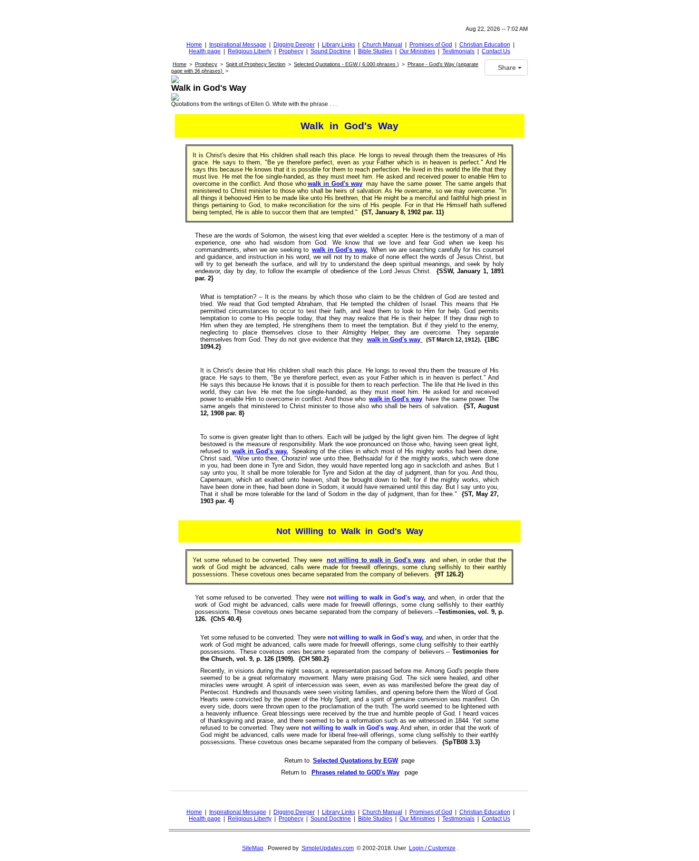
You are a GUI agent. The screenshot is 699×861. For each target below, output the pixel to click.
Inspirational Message (237, 44)
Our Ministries (417, 51)
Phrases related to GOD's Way (355, 772)
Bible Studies (375, 51)
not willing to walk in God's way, (376, 560)
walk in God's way (335, 183)
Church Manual (382, 44)
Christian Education (484, 44)
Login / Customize (432, 848)
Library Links (338, 44)
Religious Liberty (250, 51)
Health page (205, 51)
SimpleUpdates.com (327, 848)
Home (194, 44)
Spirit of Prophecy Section (255, 64)
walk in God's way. (339, 249)
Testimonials (458, 51)
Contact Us (496, 51)
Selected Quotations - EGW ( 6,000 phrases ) (346, 64)
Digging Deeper (294, 44)
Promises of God (430, 44)
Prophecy (291, 51)
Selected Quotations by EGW (355, 760)
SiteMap (252, 848)
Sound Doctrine (331, 51)
